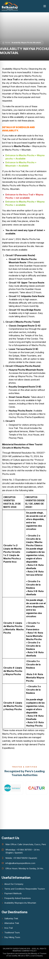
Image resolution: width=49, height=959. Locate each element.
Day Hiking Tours (12, 937)
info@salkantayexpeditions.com (20, 863)
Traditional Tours (12, 932)
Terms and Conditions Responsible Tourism (24, 888)
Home (7, 43)
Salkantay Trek (11, 918)
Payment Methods (13, 893)
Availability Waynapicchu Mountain (20, 903)
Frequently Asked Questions (17, 898)
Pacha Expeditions (34, 417)
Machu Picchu (22, 146)
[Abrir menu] (44, 6)
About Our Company (13, 884)
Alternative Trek (11, 923)
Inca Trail (8, 928)
